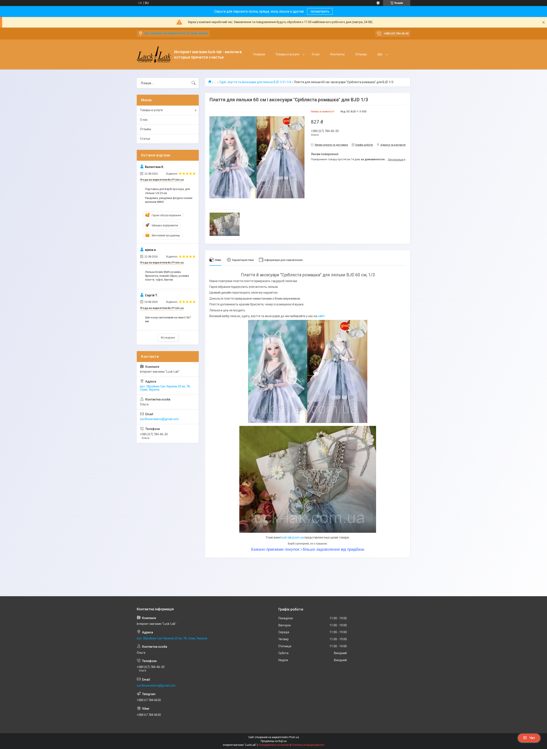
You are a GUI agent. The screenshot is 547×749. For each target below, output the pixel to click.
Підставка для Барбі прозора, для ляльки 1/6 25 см (167, 190)
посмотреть (319, 11)
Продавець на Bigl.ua (274, 741)
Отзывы (361, 54)
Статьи (145, 138)
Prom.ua (294, 737)
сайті (321, 316)
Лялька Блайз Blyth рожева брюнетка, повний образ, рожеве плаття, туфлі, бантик (167, 275)
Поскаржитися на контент (274, 744)
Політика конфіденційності (308, 744)
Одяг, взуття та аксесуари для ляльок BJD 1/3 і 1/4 (255, 82)
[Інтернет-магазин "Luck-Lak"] (154, 54)
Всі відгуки (168, 337)
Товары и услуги (287, 54)
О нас (316, 54)
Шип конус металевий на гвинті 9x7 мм (168, 319)
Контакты (337, 54)
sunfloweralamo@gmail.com (159, 419)
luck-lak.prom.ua (292, 537)
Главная (259, 54)
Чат (532, 738)
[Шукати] (193, 83)
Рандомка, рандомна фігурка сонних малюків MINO (168, 199)
